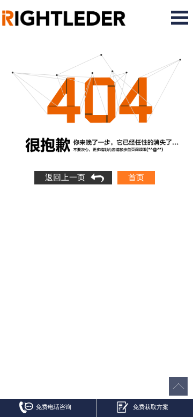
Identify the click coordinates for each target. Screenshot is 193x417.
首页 (136, 177)
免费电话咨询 (53, 407)
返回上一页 (65, 177)
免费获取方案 (150, 407)
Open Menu (179, 17)
